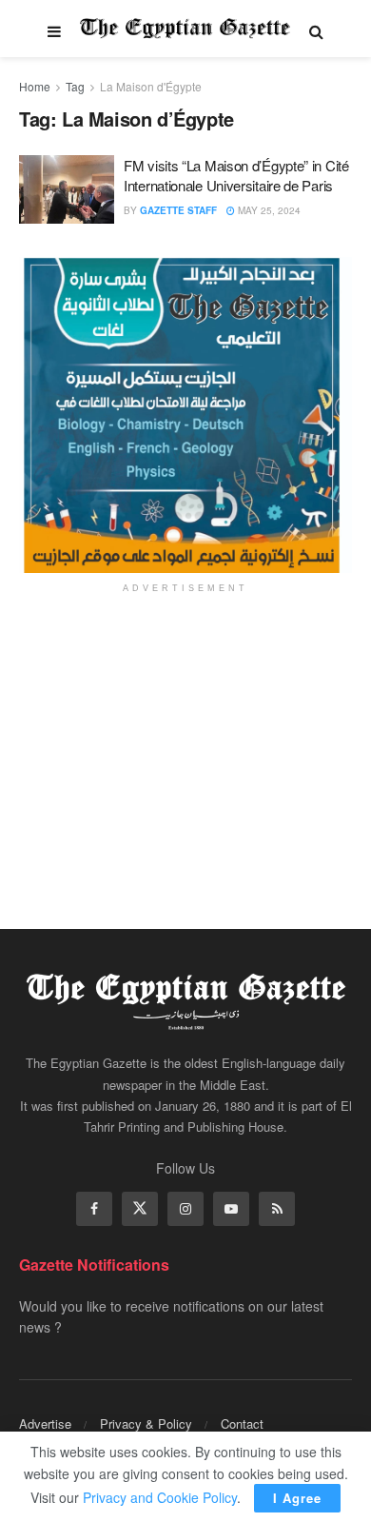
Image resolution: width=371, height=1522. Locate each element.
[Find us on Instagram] (185, 1209)
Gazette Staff (178, 210)
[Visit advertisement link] (185, 415)
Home (34, 86)
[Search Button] (316, 28)
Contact (242, 1423)
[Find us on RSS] (277, 1209)
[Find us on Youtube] (231, 1209)
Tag (75, 86)
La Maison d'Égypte (151, 86)
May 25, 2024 (268, 210)
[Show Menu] (54, 28)
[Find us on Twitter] (140, 1209)
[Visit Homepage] (185, 28)
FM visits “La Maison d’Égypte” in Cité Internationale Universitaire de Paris (236, 175)
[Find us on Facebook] (94, 1209)
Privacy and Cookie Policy (160, 1497)
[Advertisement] (185, 748)
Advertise (45, 1423)
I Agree (297, 1498)
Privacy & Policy (146, 1423)
